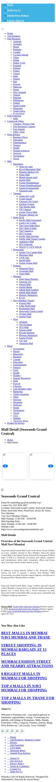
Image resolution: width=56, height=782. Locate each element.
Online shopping (21, 394)
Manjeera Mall (26, 255)
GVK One (24, 257)
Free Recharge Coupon (24, 126)
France (16, 71)
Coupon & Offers (15, 121)
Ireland (16, 79)
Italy (15, 81)
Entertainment (19, 142)
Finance (17, 145)
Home (10, 5)
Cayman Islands (20, 55)
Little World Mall (27, 306)
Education (18, 140)
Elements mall (25, 191)
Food (15, 370)
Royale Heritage (26, 332)
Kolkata (17, 265)
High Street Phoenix (28, 279)
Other (16, 397)
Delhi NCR (18, 217)
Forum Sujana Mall (28, 263)
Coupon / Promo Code (23, 124)
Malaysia (17, 87)
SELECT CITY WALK (30, 247)
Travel (16, 158)
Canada (16, 52)
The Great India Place (29, 225)
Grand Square (25, 199)
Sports (16, 407)
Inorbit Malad (25, 287)
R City (22, 298)
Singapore (18, 108)
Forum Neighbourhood (30, 185)
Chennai (17, 193)
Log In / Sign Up (15, 20)
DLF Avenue (25, 233)
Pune (15, 319)
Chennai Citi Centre (28, 201)
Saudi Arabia (19, 105)
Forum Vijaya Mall (28, 212)
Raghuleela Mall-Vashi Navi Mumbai (24, 609)
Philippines (18, 100)
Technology (18, 156)
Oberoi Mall (25, 284)
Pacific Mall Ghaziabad (30, 220)
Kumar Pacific (26, 338)
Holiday (17, 375)
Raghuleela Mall (27, 308)
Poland (16, 103)
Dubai (16, 60)
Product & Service (15, 423)
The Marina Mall (27, 207)
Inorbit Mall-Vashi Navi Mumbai (26, 606)
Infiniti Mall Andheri (29, 290)
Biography (18, 354)
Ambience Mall (26, 241)
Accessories (18, 348)
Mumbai (17, 276)
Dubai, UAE (19, 63)
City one (23, 340)
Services (17, 153)
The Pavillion (25, 324)
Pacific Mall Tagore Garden (32, 239)
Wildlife (17, 418)
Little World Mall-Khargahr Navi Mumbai (24, 611)
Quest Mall (24, 274)
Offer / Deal (18, 132)
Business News (20, 137)
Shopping (17, 402)
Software (17, 405)
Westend (23, 322)
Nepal (16, 89)
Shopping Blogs (20, 421)
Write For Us (14, 10)
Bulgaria (17, 49)
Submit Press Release (18, 15)
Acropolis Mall (26, 271)
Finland (16, 68)
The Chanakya (26, 231)
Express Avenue (26, 204)
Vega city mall (26, 166)
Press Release (13, 134)
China (16, 57)
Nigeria (16, 95)
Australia (17, 44)
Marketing (18, 391)
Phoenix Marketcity (28, 295)
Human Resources (21, 378)
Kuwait (16, 84)
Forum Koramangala (29, 188)
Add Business (13, 36)
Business (17, 357)
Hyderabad (18, 249)
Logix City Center (27, 223)
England (17, 65)
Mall (9, 161)
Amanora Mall (26, 343)
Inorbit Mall (24, 180)
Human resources (21, 150)
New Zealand (19, 92)
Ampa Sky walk (26, 196)
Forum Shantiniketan (29, 182)
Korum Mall (25, 303)
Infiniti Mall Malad (28, 292)
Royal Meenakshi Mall (30, 169)
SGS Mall (24, 327)
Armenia (17, 41)
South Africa (19, 111)
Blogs (10, 346)
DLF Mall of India (28, 228)
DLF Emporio (26, 244)
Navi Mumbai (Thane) (23, 300)
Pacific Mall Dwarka (29, 236)
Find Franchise (14, 116)
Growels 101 (25, 282)
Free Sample (19, 129)
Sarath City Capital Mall (30, 252)
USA (15, 415)
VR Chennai (25, 209)
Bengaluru (18, 164)
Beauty (16, 351)
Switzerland (18, 113)
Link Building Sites (22, 389)
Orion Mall (24, 174)
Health (16, 148)
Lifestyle (17, 386)
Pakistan (17, 97)
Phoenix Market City (29, 172)
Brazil (16, 47)
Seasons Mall (25, 330)
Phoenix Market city (28, 215)
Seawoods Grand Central (31, 311)
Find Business (13, 38)
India (15, 76)
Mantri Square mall (28, 177)
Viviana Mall (25, 314)
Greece (16, 73)
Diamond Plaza (26, 268)
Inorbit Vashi (25, 316)
